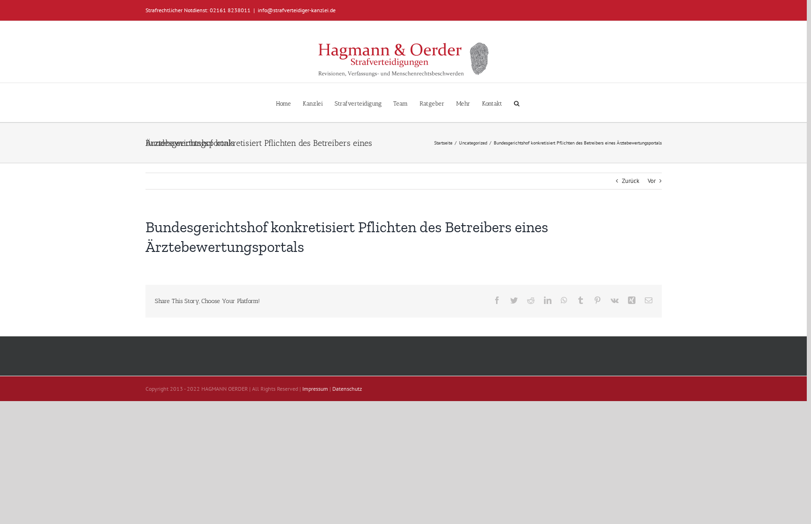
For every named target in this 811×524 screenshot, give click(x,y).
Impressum (315, 388)
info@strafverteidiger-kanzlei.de (297, 10)
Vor (652, 181)
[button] (517, 102)
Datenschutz (347, 388)
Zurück (630, 181)
